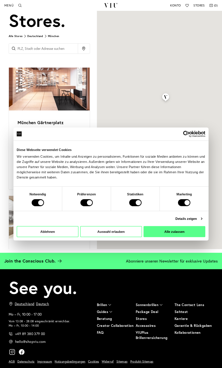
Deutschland (35, 36)
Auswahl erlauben (111, 231)
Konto (175, 5)
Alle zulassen (174, 231)
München (53, 36)
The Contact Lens (189, 304)
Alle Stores (16, 36)
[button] (165, 93)
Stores (199, 5)
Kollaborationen (188, 332)
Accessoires (146, 325)
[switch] (86, 202)
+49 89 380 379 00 (30, 333)
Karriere (181, 318)
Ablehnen (47, 231)
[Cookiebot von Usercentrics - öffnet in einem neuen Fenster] (186, 134)
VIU (111, 5)
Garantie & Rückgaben (193, 325)
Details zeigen (186, 218)
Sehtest (181, 311)
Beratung (104, 318)
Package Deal (147, 311)
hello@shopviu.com (30, 341)
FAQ (100, 332)
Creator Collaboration (115, 325)
